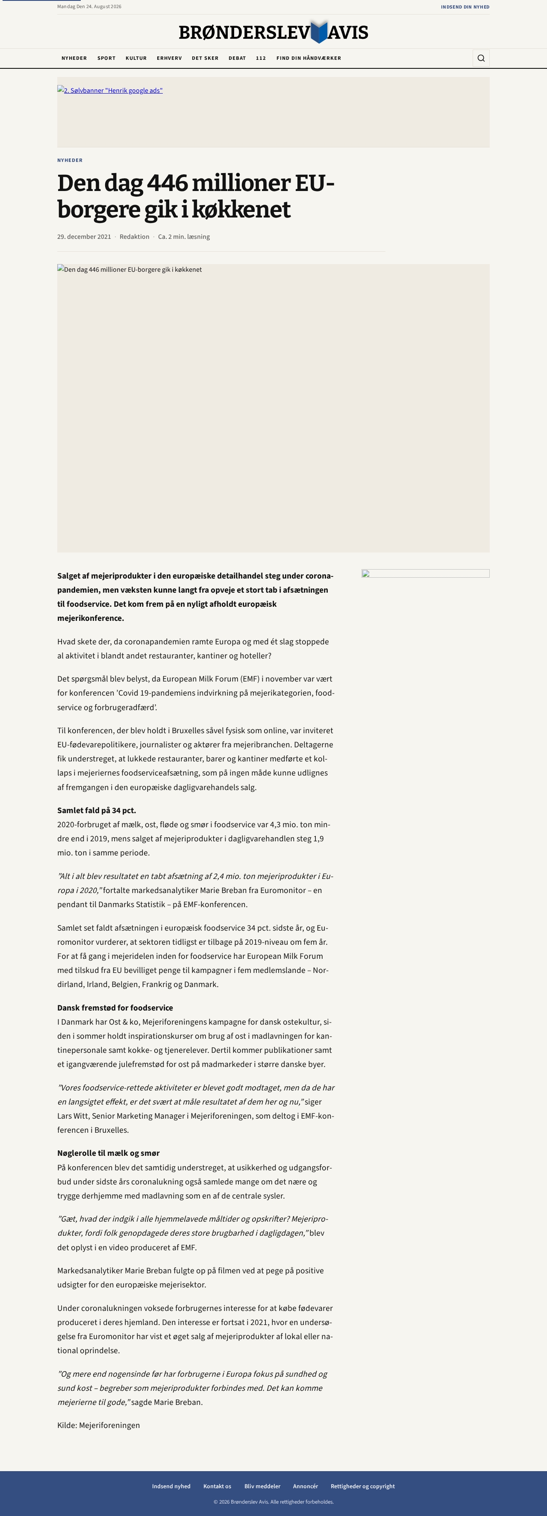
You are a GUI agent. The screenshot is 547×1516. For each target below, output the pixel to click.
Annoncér (305, 1486)
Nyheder (74, 58)
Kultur (136, 58)
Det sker (205, 58)
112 (261, 58)
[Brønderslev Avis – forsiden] (273, 32)
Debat (237, 58)
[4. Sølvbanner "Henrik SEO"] (273, 111)
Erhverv (169, 58)
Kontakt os (217, 1486)
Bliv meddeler (262, 1486)
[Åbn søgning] (481, 58)
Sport (106, 58)
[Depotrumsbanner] (426, 697)
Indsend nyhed (171, 1486)
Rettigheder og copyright (363, 1486)
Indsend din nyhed (465, 7)
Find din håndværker (308, 58)
